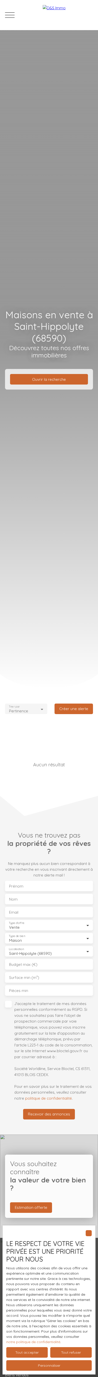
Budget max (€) (23, 964)
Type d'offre (16, 922)
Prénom (16, 886)
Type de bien (17, 935)
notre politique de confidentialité (33, 1342)
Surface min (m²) (24, 977)
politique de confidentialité (48, 1098)
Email (13, 912)
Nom (13, 899)
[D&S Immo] (68, 15)
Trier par (14, 706)
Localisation (16, 949)
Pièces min (18, 990)
